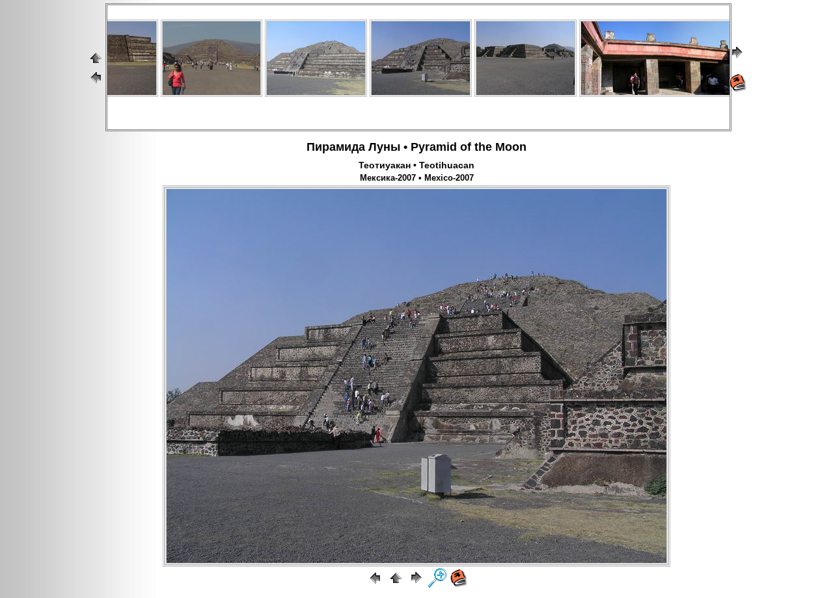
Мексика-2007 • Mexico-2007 (417, 178)
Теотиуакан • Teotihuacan (416, 165)
